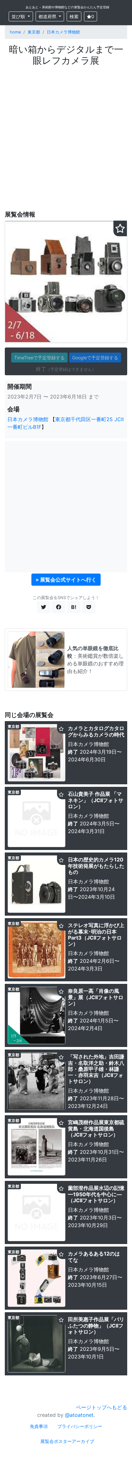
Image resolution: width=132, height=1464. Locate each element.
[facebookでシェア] (58, 607)
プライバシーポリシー (79, 1426)
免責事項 (39, 1426)
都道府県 (48, 16)
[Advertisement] (66, 135)
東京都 (34, 32)
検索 (74, 16)
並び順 (19, 16)
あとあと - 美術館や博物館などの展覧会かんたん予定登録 (67, 7)
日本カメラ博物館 (63, 32)
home (15, 32)
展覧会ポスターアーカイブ (67, 1441)
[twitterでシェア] (43, 607)
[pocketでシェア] (88, 607)
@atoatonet (79, 1415)
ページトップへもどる (101, 1407)
